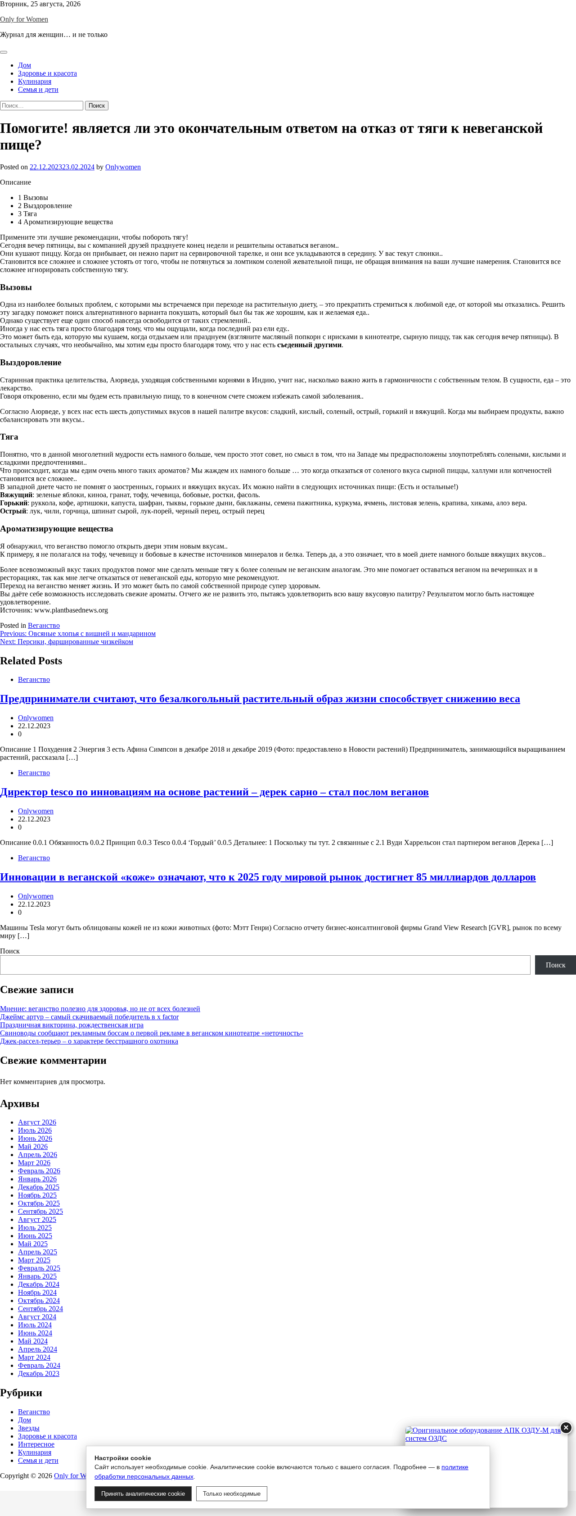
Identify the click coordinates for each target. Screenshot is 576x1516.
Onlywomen (123, 167)
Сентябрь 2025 (40, 1211)
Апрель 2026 (37, 1154)
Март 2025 (34, 1260)
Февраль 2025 (39, 1268)
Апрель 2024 (37, 1349)
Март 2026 (34, 1163)
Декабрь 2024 (38, 1284)
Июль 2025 (35, 1227)
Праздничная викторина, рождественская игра (72, 1025)
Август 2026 (37, 1122)
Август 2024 (37, 1317)
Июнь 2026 (35, 1138)
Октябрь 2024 (39, 1300)
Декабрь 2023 (38, 1373)
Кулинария (34, 81)
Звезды (29, 1428)
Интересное (36, 1444)
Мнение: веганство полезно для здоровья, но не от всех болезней (100, 1008)
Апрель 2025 (37, 1252)
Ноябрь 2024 (37, 1292)
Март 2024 (34, 1357)
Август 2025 (37, 1219)
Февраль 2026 (39, 1171)
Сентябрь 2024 (40, 1308)
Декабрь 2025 (38, 1187)
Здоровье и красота (47, 73)
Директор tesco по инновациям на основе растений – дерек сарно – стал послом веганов (214, 792)
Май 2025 (33, 1244)
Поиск (10, 951)
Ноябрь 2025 (37, 1195)
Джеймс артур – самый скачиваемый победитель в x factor (89, 1017)
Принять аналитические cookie (143, 1493)
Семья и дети (38, 89)
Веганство (44, 625)
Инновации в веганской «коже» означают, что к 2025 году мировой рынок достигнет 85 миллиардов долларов (268, 877)
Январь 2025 (37, 1276)
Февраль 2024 (39, 1365)
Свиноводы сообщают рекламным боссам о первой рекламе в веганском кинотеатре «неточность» (151, 1033)
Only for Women (24, 19)
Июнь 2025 (35, 1235)
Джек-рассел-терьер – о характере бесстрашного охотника (89, 1041)
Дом (24, 65)
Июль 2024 (35, 1325)
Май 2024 (33, 1341)
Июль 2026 (35, 1130)
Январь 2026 (37, 1179)
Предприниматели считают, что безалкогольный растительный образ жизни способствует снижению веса (260, 698)
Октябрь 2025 (39, 1203)
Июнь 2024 (35, 1333)
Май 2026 (33, 1146)
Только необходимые (232, 1493)
